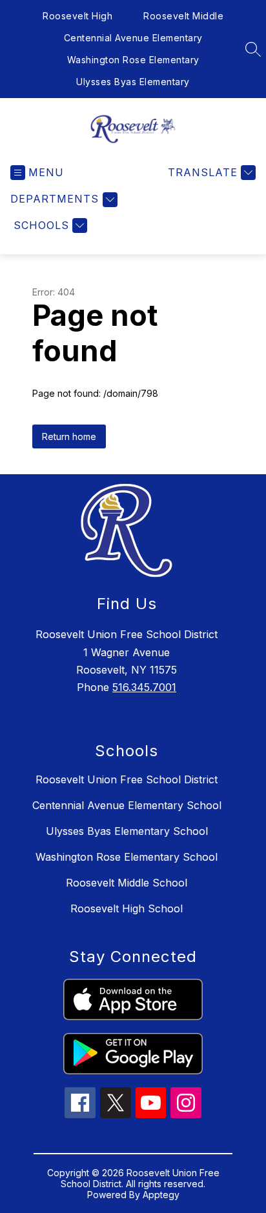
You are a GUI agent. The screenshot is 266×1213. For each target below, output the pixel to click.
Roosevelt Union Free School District (127, 779)
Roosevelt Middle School (126, 882)
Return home (69, 436)
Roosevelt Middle (183, 15)
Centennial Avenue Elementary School (126, 805)
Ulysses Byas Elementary (133, 81)
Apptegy (161, 1194)
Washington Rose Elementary (133, 59)
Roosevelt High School (126, 908)
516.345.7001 (144, 687)
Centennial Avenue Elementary (133, 37)
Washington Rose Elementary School (127, 856)
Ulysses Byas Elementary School (127, 831)
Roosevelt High (77, 15)
